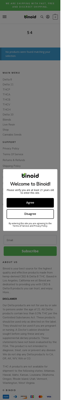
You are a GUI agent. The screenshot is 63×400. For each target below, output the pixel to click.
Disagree (30, 214)
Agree (30, 203)
